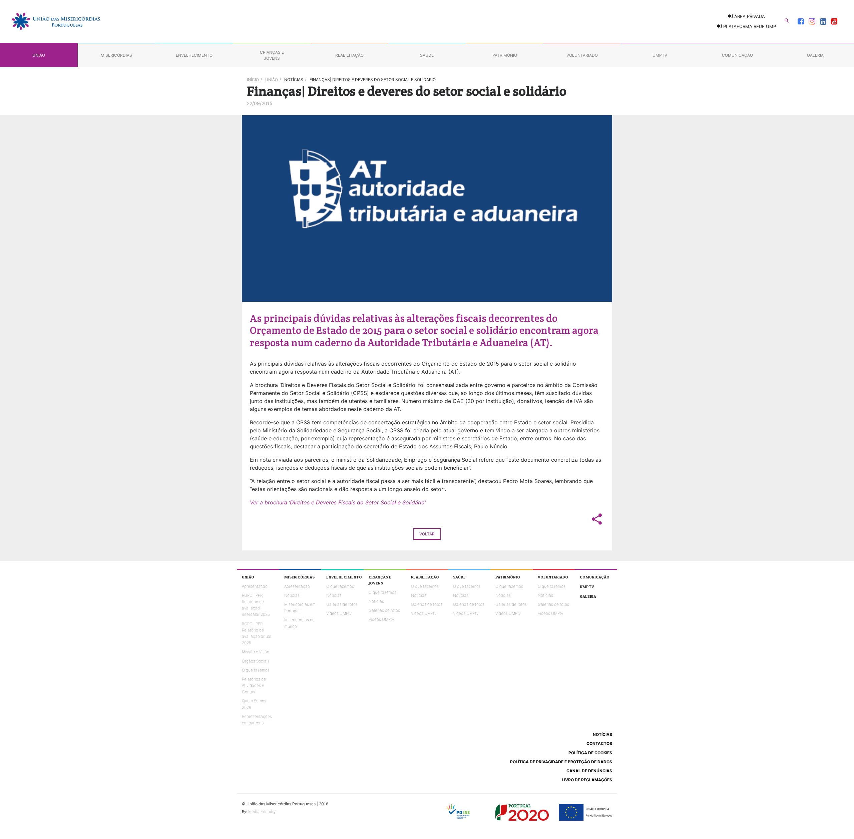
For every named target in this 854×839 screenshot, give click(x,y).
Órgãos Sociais (256, 661)
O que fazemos (256, 670)
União (271, 79)
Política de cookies (590, 752)
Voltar (427, 533)
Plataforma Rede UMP (749, 26)
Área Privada (749, 16)
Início (253, 79)
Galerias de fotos (342, 604)
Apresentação (255, 586)
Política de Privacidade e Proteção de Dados (561, 761)
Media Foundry (262, 811)
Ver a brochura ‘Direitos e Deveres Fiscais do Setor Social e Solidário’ (338, 502)
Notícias (292, 595)
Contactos (599, 743)
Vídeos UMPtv (339, 613)
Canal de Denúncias (589, 770)
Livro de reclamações (587, 779)
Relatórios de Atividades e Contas (254, 685)
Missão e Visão (255, 651)
